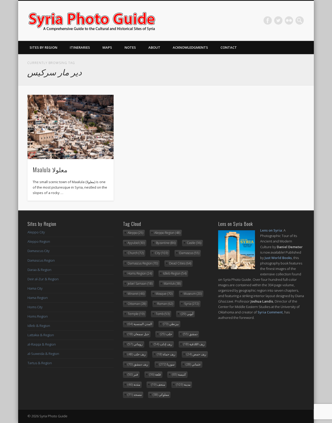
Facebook (268, 20)
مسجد (135, 394)
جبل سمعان (138, 334)
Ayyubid (136, 243)
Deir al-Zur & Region (43, 279)
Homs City (35, 307)
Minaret (136, 293)
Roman (165, 304)
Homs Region (37, 316)
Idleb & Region (38, 325)
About (154, 47)
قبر (133, 374)
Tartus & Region (39, 363)
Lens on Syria (271, 230)
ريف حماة (166, 354)
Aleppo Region (38, 241)
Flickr (289, 20)
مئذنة (134, 384)
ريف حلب (137, 354)
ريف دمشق (138, 364)
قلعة (155, 374)
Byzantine (166, 243)
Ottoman (137, 304)
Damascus (189, 253)
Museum (193, 293)
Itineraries (80, 47)
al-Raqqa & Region (41, 344)
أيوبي (187, 314)
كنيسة (179, 374)
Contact (228, 47)
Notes (130, 47)
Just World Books (278, 257)
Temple (136, 314)
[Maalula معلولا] (70, 127)
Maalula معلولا (50, 169)
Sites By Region (43, 47)
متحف (158, 384)
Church (136, 253)
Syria (191, 304)
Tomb (163, 314)
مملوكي (161, 394)
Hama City (35, 288)
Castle (194, 243)
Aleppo (135, 233)
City (161, 253)
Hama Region (37, 297)
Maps (107, 47)
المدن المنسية (140, 324)
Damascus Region (41, 260)
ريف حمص (196, 354)
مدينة (183, 384)
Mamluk (172, 283)
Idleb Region (174, 273)
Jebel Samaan (140, 283)
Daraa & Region (39, 269)
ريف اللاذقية (194, 344)
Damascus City (38, 250)
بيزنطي (171, 324)
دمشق (190, 334)
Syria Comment (270, 312)
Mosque (164, 293)
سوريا (167, 364)
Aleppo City (36, 232)
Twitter (278, 20)
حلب (166, 334)
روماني (135, 344)
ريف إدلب (163, 344)
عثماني (193, 364)
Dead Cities (180, 263)
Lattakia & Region (40, 335)
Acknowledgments (190, 47)
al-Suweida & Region (43, 353)
